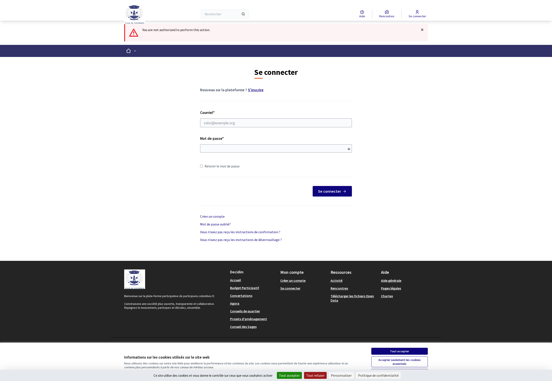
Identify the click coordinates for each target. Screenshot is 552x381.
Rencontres (339, 288)
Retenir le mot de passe (222, 166)
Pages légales (391, 288)
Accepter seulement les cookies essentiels (399, 362)
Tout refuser (315, 375)
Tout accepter (399, 351)
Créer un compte (212, 216)
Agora (234, 303)
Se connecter (329, 191)
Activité (336, 280)
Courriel (222, 112)
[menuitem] (253, 280)
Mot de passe (212, 138)
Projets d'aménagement (248, 319)
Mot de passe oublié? (215, 224)
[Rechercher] (243, 14)
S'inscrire (255, 89)
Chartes (387, 296)
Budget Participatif (244, 288)
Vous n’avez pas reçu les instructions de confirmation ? (240, 232)
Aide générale (391, 280)
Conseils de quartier (245, 311)
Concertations (241, 295)
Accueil (235, 280)
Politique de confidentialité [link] (378, 375)
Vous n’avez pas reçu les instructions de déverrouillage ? (241, 240)
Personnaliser (341, 375)
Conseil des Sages (243, 326)
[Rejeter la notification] (422, 30)
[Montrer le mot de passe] (349, 149)
